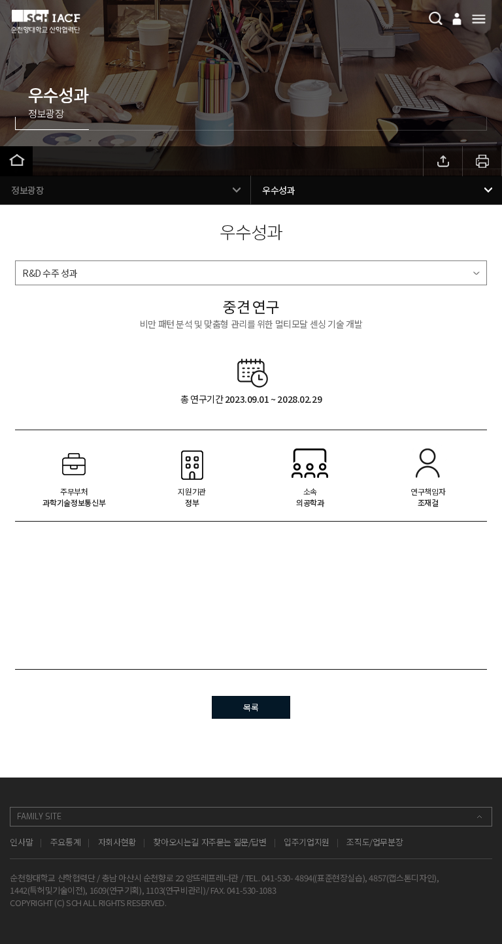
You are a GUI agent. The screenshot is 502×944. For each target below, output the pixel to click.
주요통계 (65, 842)
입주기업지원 (306, 842)
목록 (250, 707)
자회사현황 (117, 842)
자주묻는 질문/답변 (234, 842)
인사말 (21, 842)
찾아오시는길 (176, 842)
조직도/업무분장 (374, 842)
